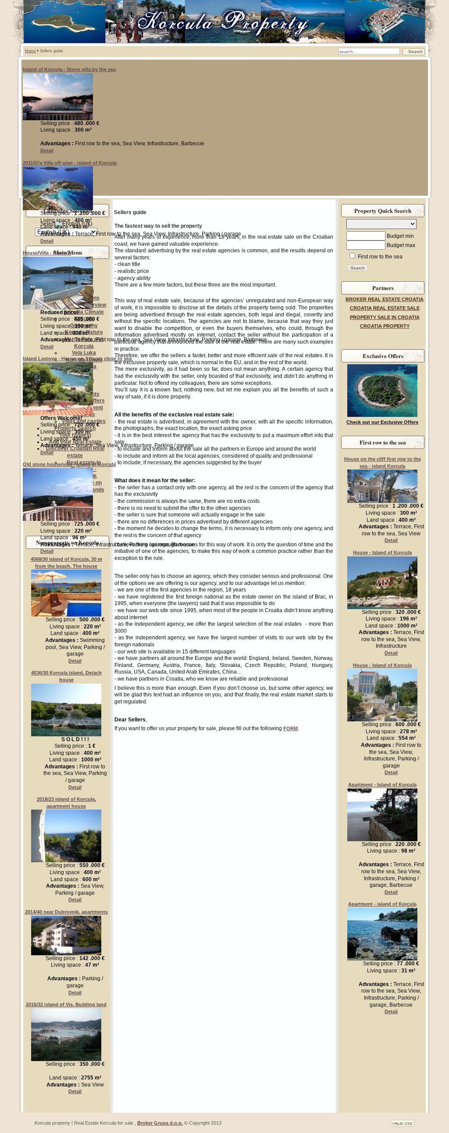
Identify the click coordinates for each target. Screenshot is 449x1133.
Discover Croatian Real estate (75, 452)
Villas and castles (84, 421)
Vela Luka (84, 353)
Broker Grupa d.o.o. (160, 1123)
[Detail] (58, 118)
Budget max (401, 245)
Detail (46, 150)
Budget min (400, 236)
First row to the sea (379, 257)
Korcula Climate (84, 312)
